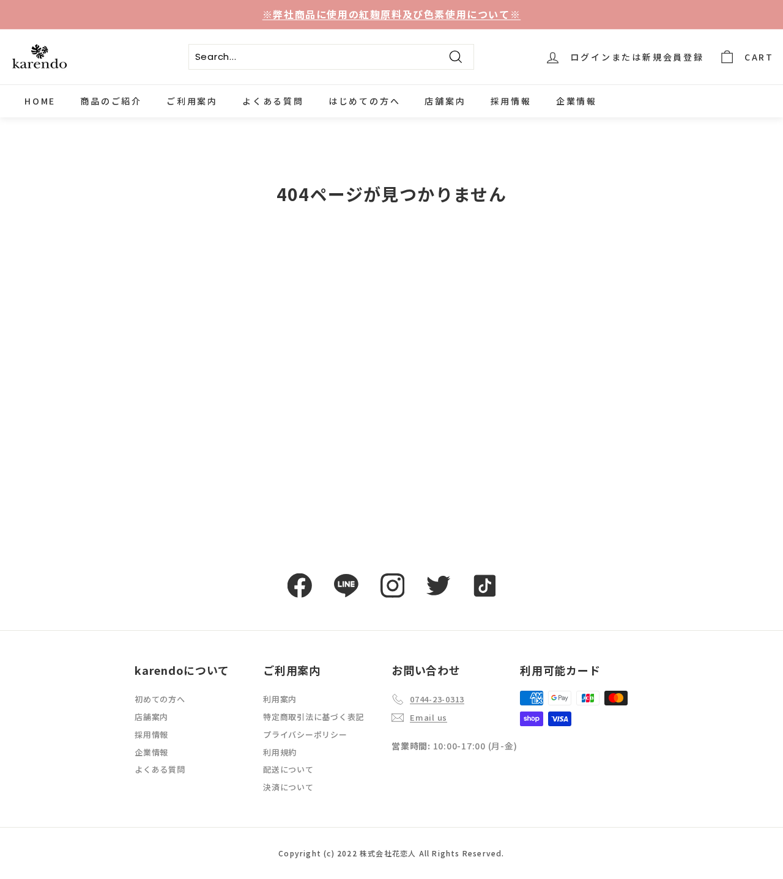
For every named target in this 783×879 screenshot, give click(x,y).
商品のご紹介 (111, 101)
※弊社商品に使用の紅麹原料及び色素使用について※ (391, 14)
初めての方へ (160, 699)
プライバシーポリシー (305, 734)
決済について (288, 787)
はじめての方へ (364, 101)
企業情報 (576, 101)
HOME (40, 101)
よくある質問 (273, 101)
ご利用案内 (192, 101)
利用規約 (280, 752)
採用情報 (511, 101)
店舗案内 (445, 101)
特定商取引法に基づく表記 (313, 717)
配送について (288, 769)
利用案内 (280, 699)
